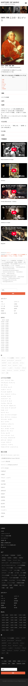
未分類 (15, 313)
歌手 (15, 310)
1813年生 (4, 560)
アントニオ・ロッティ (6, 426)
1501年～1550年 (5, 337)
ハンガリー (10, 368)
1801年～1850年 (5, 347)
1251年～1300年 (5, 328)
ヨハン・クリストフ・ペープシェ (8, 394)
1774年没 (20, 256)
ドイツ (20, 365)
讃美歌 (11, 587)
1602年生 (9, 557)
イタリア (23, 358)
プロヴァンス (4, 577)
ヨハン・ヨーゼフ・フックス (7, 428)
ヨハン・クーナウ (5, 421)
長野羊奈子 (3, 490)
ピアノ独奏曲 (23, 572)
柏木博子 (3, 503)
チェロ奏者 (4, 661)
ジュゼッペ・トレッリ (6, 389)
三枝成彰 (3, 481)
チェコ (9, 365)
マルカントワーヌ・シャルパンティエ (9, 447)
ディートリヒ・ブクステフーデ (8, 437)
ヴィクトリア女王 (11, 582)
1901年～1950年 (5, 351)
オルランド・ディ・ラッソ (7, 430)
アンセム (9, 560)
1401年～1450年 (5, 333)
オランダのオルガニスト (15, 562)
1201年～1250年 (5, 327)
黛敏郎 (2, 516)
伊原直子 (3, 493)
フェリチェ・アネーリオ (6, 403)
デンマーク (15, 365)
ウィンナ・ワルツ (17, 560)
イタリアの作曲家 (21, 254)
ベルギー (3, 370)
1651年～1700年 (5, 342)
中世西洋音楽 (4, 585)
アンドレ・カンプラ (5, 433)
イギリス (17, 358)
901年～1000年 (5, 320)
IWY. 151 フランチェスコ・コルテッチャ (10, 455)
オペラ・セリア (5, 562)
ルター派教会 (4, 580)
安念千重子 (3, 484)
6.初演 (3, 87)
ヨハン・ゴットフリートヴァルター (9, 414)
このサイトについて (5, 533)
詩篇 (7, 587)
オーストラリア (10, 360)
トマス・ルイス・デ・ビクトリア (8, 408)
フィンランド (17, 368)
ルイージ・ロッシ (5, 412)
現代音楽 (3, 308)
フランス (24, 368)
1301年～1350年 (5, 330)
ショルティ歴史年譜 (5, 461)
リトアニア (16, 370)
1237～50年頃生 (5, 555)
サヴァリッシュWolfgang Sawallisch (9, 464)
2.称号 (3, 81)
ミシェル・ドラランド (6, 442)
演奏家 (2, 310)
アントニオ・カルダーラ (6, 391)
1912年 (11, 630)
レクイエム (7, 254)
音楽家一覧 (3, 540)
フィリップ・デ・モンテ (6, 401)
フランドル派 (14, 575)
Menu (26, 3)
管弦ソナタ (21, 585)
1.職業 (3, 79)
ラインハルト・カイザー (6, 419)
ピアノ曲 (17, 572)
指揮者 (15, 308)
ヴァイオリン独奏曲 (21, 580)
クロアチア (4, 363)
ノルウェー (4, 368)
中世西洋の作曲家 (20, 582)
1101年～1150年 (5, 323)
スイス (9, 363)
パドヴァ (23, 570)
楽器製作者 (3, 313)
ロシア (3, 373)
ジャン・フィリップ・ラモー (7, 380)
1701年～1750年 (5, 344)
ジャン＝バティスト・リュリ (7, 435)
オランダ (3, 360)
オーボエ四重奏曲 (21, 565)
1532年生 (19, 555)
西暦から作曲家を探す (6, 542)
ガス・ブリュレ (4, 385)
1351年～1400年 (5, 332)
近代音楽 (16, 306)
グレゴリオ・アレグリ (6, 396)
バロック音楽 (16, 570)
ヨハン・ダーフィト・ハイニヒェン (9, 417)
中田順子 (3, 474)
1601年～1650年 (5, 340)
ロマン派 (3, 306)
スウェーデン (15, 363)
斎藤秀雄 (3, 497)
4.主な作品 (4, 84)
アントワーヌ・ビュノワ (6, 387)
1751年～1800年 (5, 345)
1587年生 (4, 557)
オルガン (24, 562)
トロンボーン (4, 570)
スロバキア (4, 365)
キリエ (3, 567)
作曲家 (9, 661)
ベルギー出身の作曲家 (14, 577)
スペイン (22, 363)
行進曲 (3, 587)
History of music (10, 2)
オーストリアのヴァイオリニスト (9, 565)
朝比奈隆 (3, 506)
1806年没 (21, 557)
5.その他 (3, 85)
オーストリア (18, 360)
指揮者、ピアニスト (22, 661)
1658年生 (15, 557)
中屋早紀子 (3, 471)
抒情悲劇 (16, 585)
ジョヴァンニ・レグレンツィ (7, 424)
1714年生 (15, 256)
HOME (2, 531)
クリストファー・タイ (6, 398)
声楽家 (10, 585)
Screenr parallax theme (10, 683)
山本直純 (3, 500)
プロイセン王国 (22, 575)
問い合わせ (3, 547)
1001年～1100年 (5, 321)
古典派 (15, 304)
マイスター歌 (23, 577)
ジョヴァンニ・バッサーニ (7, 444)
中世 (2, 301)
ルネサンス (16, 301)
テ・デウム (9, 256)
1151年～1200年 (5, 325)
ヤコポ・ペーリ (4, 410)
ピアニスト (4, 572)
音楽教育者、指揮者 (21, 663)
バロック (9, 252)
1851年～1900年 (5, 349)
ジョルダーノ (4, 510)
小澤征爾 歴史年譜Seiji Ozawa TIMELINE (10, 458)
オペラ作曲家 (14, 254)
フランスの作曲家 (5, 575)
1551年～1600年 (5, 338)
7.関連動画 (4, 88)
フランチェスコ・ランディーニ (8, 382)
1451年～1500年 (5, 335)
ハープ (10, 570)
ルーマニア (22, 370)
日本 (7, 373)
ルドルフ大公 (12, 580)
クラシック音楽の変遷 (6, 535)
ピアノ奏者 (10, 572)
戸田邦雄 (3, 513)
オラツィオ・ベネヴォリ (6, 440)
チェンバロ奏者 (18, 567)
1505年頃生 (12, 555)
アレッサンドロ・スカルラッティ (8, 405)
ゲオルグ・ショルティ (6, 477)
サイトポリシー (4, 538)
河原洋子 (3, 487)
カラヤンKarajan (5, 468)
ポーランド (9, 370)
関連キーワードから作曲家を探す (8, 545)
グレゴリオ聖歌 (9, 567)
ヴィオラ (3, 582)
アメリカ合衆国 (10, 358)
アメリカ (3, 358)
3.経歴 (3, 82)
